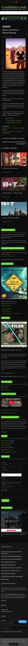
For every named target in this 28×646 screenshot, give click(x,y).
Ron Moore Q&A (5, 579)
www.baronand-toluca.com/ (7, 449)
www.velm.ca (10, 118)
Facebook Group (7, 311)
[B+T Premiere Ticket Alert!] (14, 153)
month (19, 631)
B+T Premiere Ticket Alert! (10, 168)
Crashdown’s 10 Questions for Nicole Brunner (11, 567)
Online (4, 609)
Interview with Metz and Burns (8, 573)
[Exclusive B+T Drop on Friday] (14, 203)
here (24, 259)
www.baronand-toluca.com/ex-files (8, 452)
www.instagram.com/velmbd (14, 122)
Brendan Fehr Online (5, 440)
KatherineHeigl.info (5, 443)
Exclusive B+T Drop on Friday (10, 218)
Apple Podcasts (17, 376)
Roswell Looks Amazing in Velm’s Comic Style (12, 131)
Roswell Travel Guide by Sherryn (8, 565)
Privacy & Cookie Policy (6, 611)
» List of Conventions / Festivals (8, 256)
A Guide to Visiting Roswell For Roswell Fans (11, 556)
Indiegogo (17, 534)
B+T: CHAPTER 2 (13, 410)
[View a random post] (25, 18)
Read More (21, 644)
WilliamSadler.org (5, 447)
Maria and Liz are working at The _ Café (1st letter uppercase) (11, 483)
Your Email (3, 467)
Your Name (3, 462)
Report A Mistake (5, 386)
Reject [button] (16, 644)
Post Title (3, 477)
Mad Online (3, 445)
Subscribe (22, 621)
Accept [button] (11, 644)
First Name (3, 620)
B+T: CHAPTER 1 (5, 410)
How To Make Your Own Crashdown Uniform (11, 559)
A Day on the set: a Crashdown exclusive (10, 570)
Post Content (4, 489)
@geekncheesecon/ (7, 309)
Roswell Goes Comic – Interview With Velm (11, 128)
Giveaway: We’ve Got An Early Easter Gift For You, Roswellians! (13, 143)
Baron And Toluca (6, 26)
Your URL (3, 472)
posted (8, 103)
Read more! (3, 600)
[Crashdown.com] (2, 18)
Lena (11, 36)
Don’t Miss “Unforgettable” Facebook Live (13, 138)
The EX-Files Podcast (9, 413)
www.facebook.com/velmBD (14, 120)
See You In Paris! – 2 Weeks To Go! (12, 193)
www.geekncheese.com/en (9, 303)
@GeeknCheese (6, 305)
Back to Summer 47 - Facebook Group (11, 313)
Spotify (23, 376)
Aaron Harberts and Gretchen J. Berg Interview (12, 576)
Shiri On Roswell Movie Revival (8, 562)
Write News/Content (5, 389)
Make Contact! (4, 388)
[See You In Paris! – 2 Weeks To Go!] (14, 178)
